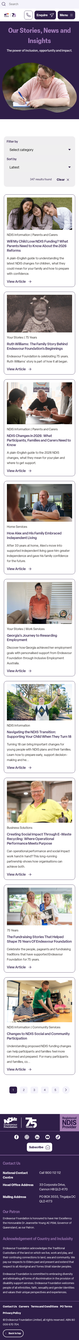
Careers (24, 1306)
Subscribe (36, 1147)
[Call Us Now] (28, 15)
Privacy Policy (12, 1313)
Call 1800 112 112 (50, 1173)
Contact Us (10, 1306)
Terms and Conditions (44, 1306)
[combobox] (43, 4)
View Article (16, 281)
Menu (64, 15)
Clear (61, 179)
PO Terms (66, 1306)
